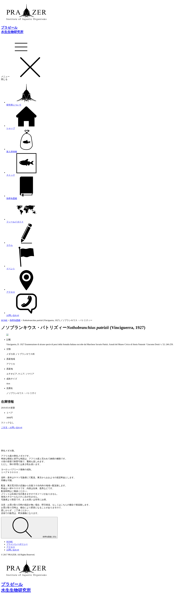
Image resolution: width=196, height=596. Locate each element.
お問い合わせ (12, 550)
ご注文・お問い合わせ (11, 427)
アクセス (10, 547)
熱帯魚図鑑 (15, 320)
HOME (4, 320)
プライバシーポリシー (17, 544)
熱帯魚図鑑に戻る (49, 537)
